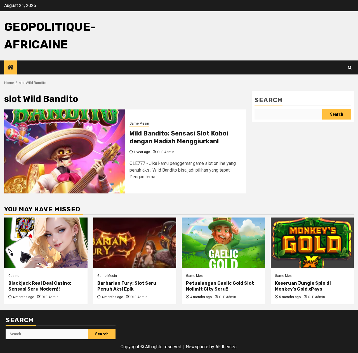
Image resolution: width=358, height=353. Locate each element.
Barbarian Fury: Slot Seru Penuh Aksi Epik (126, 286)
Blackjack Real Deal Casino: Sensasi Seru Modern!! (39, 286)
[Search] (349, 67)
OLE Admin (165, 152)
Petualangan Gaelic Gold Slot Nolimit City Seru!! (220, 286)
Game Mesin (139, 123)
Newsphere (197, 346)
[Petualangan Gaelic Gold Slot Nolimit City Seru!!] (223, 243)
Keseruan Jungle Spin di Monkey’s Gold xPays (303, 286)
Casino (13, 276)
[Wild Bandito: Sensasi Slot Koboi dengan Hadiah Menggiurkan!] (64, 151)
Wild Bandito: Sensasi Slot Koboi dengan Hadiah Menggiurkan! (178, 137)
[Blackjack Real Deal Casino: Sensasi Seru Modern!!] (46, 243)
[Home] (11, 68)
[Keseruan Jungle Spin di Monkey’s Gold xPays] (312, 243)
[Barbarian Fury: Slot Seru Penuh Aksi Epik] (134, 243)
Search (268, 100)
